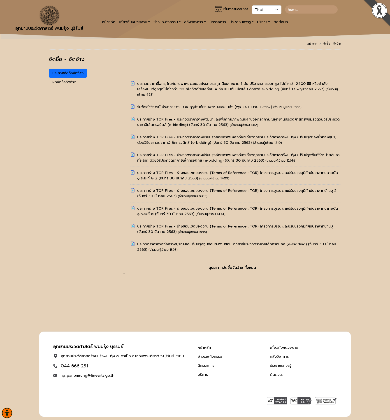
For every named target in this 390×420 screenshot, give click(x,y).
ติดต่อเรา (281, 22)
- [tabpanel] (231, 178)
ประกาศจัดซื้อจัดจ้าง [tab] (68, 73)
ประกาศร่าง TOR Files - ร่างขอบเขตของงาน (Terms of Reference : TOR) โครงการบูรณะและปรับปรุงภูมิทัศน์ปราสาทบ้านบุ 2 (237, 190)
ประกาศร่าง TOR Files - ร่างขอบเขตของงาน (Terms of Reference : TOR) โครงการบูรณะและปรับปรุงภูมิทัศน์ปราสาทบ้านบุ (235, 226)
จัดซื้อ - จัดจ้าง (332, 43)
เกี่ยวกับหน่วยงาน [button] (133, 22)
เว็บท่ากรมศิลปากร (235, 9)
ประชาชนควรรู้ (280, 365)
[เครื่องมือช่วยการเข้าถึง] (7, 413)
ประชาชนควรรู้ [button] (240, 22)
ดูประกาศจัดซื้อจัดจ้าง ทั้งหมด (232, 267)
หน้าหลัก (108, 22)
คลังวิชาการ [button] (193, 22)
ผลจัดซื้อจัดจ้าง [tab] (64, 82)
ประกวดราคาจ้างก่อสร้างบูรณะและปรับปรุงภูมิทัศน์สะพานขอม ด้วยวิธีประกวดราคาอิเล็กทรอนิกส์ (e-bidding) (222, 244)
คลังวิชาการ (279, 356)
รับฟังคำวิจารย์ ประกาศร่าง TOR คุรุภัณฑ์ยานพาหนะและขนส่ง (186, 107)
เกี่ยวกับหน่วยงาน (284, 347)
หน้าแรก (312, 43)
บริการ (203, 374)
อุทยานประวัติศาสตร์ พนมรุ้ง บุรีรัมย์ (49, 28)
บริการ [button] (262, 22)
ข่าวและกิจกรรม (210, 356)
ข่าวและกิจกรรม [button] (165, 22)
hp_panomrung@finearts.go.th (87, 375)
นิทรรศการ (217, 22)
